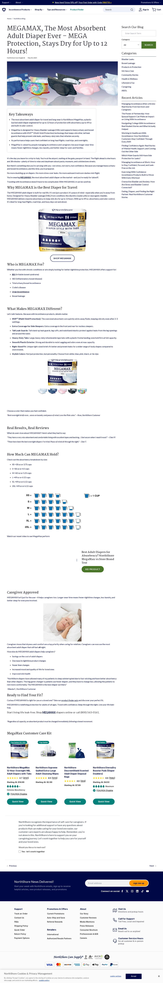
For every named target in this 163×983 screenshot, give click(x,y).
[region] (81, 976)
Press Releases (87, 926)
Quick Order (19, 930)
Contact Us (19, 918)
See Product (92, 569)
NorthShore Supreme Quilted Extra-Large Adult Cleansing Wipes (47, 770)
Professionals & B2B (89, 934)
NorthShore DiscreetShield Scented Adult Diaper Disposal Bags (76, 772)
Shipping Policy (21, 926)
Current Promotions (55, 914)
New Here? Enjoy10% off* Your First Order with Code (83, 2)
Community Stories (130, 75)
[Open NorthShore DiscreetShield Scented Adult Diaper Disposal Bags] (76, 750)
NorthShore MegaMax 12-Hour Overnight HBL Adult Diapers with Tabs (19, 770)
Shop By (38, 10)
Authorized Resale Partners (59, 938)
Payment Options (22, 938)
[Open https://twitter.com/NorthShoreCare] (127, 891)
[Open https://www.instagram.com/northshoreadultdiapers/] (132, 891)
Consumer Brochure (89, 930)
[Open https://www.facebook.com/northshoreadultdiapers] (122, 891)
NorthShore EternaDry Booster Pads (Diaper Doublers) (104, 770)
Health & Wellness (130, 79)
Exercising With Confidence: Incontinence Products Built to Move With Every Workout (138, 175)
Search (108, 10)
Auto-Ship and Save (56, 918)
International (53, 934)
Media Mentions (87, 922)
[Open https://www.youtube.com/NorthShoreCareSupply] (147, 891)
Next (152, 865)
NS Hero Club (128, 71)
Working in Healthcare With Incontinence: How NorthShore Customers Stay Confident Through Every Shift (137, 137)
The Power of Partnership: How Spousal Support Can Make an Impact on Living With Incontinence (138, 116)
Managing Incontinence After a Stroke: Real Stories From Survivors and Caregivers (138, 106)
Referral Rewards (55, 922)
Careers (83, 938)
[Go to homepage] (4, 9)
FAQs (16, 922)
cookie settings (115, 976)
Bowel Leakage (128, 63)
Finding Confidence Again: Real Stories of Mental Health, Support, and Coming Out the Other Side (139, 148)
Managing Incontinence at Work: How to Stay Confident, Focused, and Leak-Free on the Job (138, 165)
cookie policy (44, 980)
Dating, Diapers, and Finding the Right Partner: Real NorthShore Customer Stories (138, 194)
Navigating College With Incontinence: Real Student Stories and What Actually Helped (138, 126)
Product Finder (77, 10)
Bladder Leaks (128, 59)
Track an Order (21, 914)
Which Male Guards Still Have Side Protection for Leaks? (137, 156)
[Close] (159, 976)
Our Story (84, 914)
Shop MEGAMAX (62, 258)
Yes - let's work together (33, 851)
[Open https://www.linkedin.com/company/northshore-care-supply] (137, 891)
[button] (19, 778)
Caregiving (126, 86)
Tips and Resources (56, 10)
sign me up (138, 883)
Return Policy (20, 934)
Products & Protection (131, 67)
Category (126, 39)
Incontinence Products (19, 10)
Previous (13, 865)
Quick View (18, 801)
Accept (133, 976)
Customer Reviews (88, 918)
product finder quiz (69, 700)
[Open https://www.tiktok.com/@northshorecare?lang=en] (142, 891)
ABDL (124, 90)
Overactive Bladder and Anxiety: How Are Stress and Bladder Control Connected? (138, 184)
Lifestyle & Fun (128, 83)
